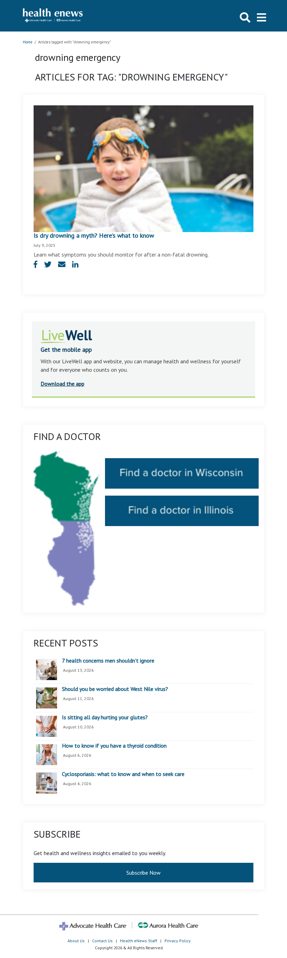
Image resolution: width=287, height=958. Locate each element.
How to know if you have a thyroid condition (114, 746)
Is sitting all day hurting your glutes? (105, 717)
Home (28, 42)
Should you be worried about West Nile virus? (115, 689)
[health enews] (53, 15)
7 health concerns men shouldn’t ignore (108, 661)
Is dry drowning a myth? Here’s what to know (94, 235)
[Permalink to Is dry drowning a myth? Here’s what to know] (143, 168)
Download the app (62, 383)
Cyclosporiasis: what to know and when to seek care (123, 774)
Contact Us (102, 940)
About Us (76, 940)
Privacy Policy (177, 940)
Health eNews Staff (138, 940)
